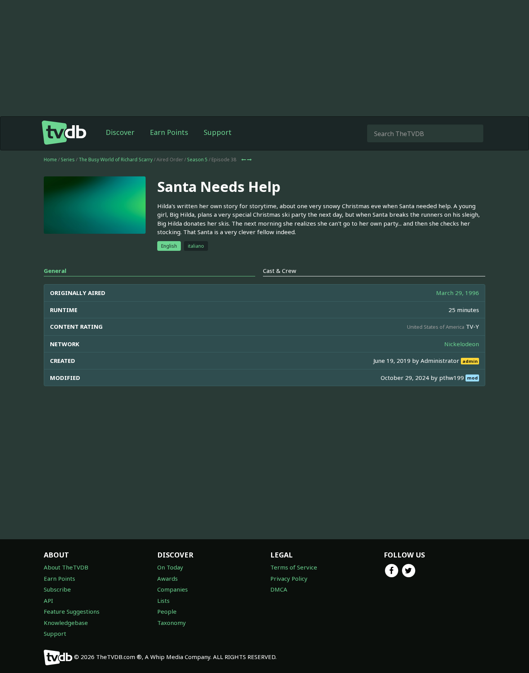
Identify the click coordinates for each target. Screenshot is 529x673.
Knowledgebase (66, 622)
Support (218, 132)
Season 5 (197, 159)
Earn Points (169, 132)
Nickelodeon (461, 344)
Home (50, 159)
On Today (170, 567)
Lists (163, 600)
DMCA (278, 589)
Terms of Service (293, 567)
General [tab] (55, 270)
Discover (120, 132)
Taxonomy (171, 622)
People (167, 611)
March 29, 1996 (457, 293)
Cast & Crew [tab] (279, 270)
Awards (167, 578)
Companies (172, 589)
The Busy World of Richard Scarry (116, 159)
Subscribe (57, 589)
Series (68, 159)
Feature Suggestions (72, 611)
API (48, 600)
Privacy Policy (288, 578)
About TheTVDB (66, 567)
